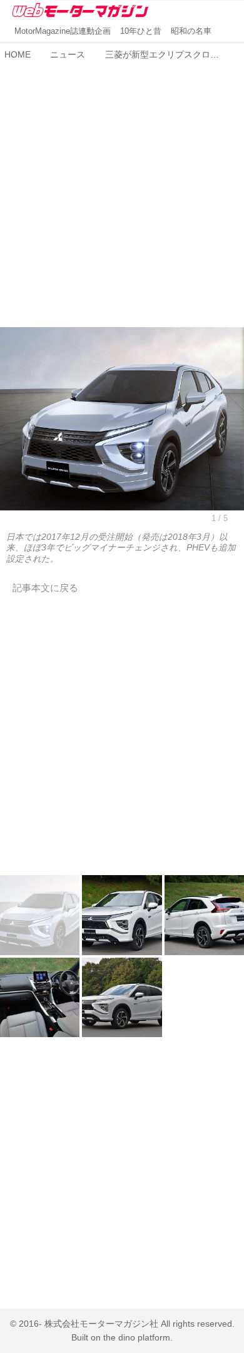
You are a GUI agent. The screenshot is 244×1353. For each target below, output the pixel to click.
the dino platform (136, 1337)
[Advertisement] (122, 187)
